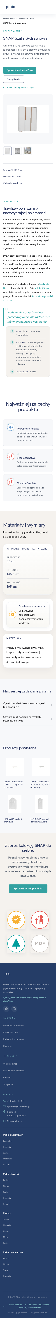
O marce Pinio (10, 1063)
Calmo (6, 1231)
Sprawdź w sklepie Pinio (20, 70)
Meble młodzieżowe (13, 1039)
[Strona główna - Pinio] (10, 7)
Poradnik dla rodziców (14, 1070)
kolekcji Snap (42, 288)
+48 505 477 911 (15, 1101)
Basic (5, 1243)
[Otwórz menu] (49, 6)
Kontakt (7, 1077)
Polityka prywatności (17, 1312)
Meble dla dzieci (11, 1032)
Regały (6, 1204)
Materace (7, 1158)
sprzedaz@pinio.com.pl (18, 1106)
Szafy (5, 1152)
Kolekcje (7, 1046)
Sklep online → (14, 1121)
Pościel (6, 1164)
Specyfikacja (13, 79)
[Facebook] (6, 1009)
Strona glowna (10, 18)
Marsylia (7, 1225)
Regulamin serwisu (39, 1312)
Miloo (5, 1237)
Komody (7, 1147)
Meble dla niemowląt (13, 1025)
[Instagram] (14, 1009)
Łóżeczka (7, 1141)
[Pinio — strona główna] (7, 974)
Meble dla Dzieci (26, 18)
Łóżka (6, 1180)
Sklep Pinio (8, 1084)
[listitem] (7, 151)
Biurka (6, 1186)
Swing (6, 1219)
